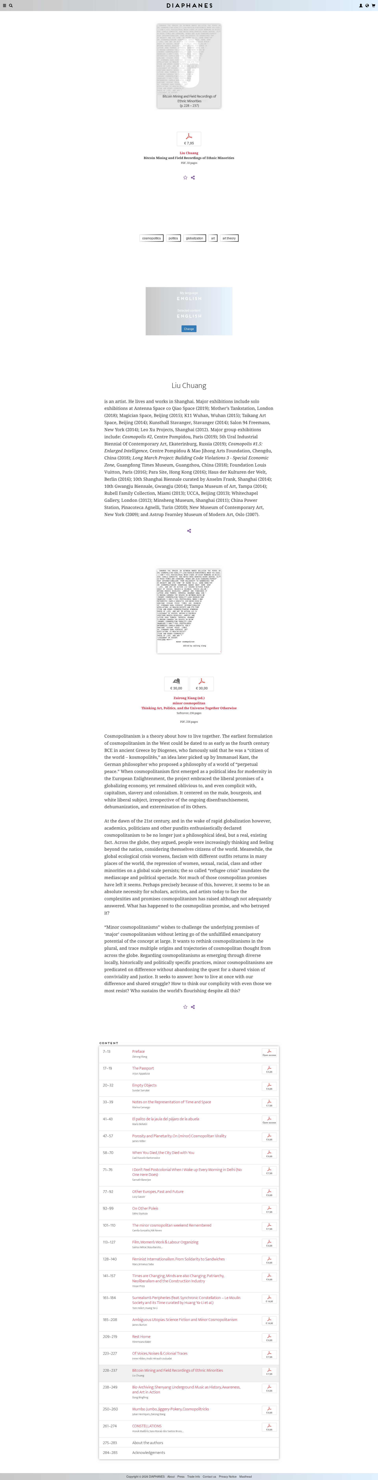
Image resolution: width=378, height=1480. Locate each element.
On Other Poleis (145, 1208)
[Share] (193, 178)
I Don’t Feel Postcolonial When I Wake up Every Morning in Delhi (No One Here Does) (187, 1172)
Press (180, 1476)
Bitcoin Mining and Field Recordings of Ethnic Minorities (177, 1370)
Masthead (245, 1476)
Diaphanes (189, 5)
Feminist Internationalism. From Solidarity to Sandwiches (178, 1259)
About (171, 1476)
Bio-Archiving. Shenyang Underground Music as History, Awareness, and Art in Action (186, 1390)
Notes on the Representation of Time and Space (171, 1102)
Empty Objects (144, 1085)
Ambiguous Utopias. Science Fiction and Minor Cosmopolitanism (184, 1319)
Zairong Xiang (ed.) (189, 698)
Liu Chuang (189, 153)
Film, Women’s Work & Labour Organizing (165, 1242)
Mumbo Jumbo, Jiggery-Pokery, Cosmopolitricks (170, 1409)
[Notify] (185, 178)
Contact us (209, 1476)
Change (189, 329)
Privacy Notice (228, 1476)
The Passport (143, 1068)
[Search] (11, 5)
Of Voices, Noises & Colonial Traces (159, 1353)
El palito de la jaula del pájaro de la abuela (165, 1119)
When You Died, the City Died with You (163, 1152)
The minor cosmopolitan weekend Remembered (171, 1225)
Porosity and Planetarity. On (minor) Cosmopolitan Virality (179, 1135)
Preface (138, 1051)
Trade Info (193, 1476)
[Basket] (373, 5)
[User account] (361, 5)
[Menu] (4, 5)
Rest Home (141, 1336)
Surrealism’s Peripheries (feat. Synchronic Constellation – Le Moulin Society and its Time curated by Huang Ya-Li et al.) (186, 1300)
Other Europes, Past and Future (157, 1191)
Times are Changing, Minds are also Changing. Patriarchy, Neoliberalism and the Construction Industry (178, 1278)
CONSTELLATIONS (146, 1426)
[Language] (367, 5)
